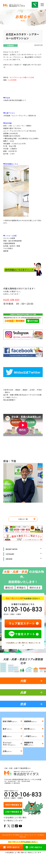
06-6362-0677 (12, 781)
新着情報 (10, 45)
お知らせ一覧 (23, 519)
